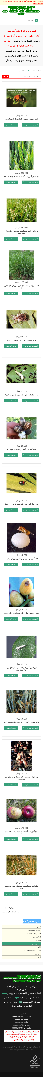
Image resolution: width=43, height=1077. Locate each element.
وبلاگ (5, 11)
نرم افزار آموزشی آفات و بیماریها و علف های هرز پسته (21, 778)
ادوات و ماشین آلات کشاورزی (32, 950)
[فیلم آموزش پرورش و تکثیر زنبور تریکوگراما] (21, 537)
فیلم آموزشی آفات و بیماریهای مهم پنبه (21, 449)
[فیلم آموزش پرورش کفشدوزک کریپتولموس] (21, 98)
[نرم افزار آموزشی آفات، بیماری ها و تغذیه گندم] (21, 155)
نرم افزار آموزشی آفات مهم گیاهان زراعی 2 (21, 395)
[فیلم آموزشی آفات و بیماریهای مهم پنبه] (21, 428)
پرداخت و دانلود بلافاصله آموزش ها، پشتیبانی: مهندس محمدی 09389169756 (22, 2)
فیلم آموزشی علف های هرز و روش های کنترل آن (21, 287)
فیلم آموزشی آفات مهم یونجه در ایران (21, 340)
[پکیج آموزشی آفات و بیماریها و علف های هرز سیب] (21, 810)
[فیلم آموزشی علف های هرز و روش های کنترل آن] (21, 265)
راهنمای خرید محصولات (17, 7)
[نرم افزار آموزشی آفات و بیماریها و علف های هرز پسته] (21, 756)
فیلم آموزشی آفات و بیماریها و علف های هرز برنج (21, 887)
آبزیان (39, 957)
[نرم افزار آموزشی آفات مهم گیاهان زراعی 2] (21, 374)
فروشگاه (31, 7)
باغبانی (39, 927)
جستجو (5, 76)
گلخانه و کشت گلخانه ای (33, 933)
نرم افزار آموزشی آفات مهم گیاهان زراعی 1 (21, 504)
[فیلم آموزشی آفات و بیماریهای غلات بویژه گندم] (21, 701)
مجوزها (21, 14)
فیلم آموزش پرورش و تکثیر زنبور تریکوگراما (21, 559)
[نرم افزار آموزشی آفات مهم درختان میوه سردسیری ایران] (21, 647)
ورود (21, 11)
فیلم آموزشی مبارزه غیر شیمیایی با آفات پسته (21, 613)
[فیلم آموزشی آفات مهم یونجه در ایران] (21, 319)
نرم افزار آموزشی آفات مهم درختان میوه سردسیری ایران (21, 669)
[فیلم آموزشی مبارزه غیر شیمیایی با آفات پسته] (21, 592)
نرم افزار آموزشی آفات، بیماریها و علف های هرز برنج (21, 232)
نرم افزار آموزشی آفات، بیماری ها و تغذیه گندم (21, 176)
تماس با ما (13, 11)
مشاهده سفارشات (32, 11)
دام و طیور (38, 954)
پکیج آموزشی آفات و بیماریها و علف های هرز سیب (21, 832)
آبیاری (39, 947)
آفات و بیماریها (36, 944)
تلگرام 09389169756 (21, 1025)
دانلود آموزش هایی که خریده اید (21, 9)
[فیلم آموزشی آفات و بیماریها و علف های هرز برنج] (21, 865)
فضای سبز (38, 940)
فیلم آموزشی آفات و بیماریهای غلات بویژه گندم (21, 722)
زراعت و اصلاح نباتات (34, 930)
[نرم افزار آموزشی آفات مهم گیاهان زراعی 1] (21, 483)
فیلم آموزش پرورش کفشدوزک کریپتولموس (21, 119)
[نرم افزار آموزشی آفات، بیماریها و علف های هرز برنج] (21, 210)
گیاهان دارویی (37, 937)
